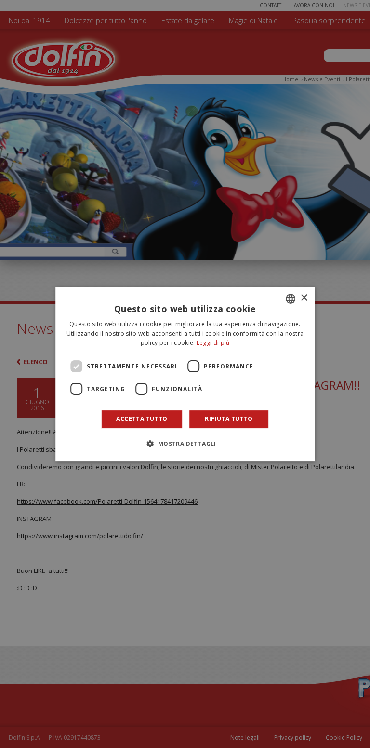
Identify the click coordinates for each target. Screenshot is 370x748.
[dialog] (185, 374)
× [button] (303, 298)
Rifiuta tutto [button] (228, 419)
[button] (185, 443)
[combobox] (290, 299)
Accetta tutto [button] (141, 419)
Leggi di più (213, 343)
